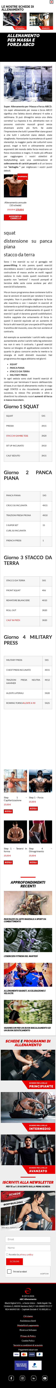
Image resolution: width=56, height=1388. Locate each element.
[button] (51, 1)
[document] (28, 694)
